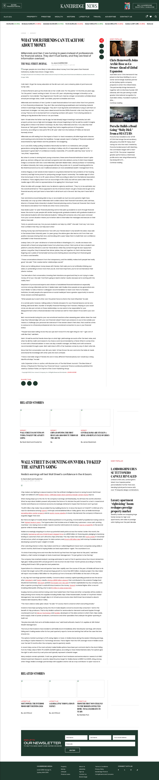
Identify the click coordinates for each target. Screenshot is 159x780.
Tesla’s (39, 580)
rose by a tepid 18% (86, 525)
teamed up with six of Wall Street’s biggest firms (45, 534)
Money (33, 33)
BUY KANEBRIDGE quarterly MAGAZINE (144, 6)
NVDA (61, 495)
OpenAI (44, 511)
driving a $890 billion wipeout (57, 580)
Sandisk (57, 613)
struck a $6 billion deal (72, 539)
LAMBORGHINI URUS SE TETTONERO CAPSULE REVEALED (124, 473)
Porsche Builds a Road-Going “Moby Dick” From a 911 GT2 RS (123, 130)
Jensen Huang (83, 495)
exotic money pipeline (58, 513)
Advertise (110, 17)
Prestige (46, 17)
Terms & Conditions (101, 766)
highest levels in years (33, 522)
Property (32, 17)
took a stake (90, 537)
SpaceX (72, 585)
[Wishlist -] (151, 17)
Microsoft (41, 583)
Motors (71, 17)
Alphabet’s (29, 580)
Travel (97, 17)
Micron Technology (44, 613)
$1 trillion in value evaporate (61, 588)
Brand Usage (83, 777)
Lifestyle (84, 17)
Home (23, 33)
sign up (81, 772)
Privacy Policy (99, 769)
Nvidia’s (41, 495)
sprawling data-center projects (32, 513)
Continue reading (116, 103)
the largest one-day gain (59, 583)
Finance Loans (65, 774)
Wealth (59, 17)
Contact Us (126, 17)
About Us (82, 766)
